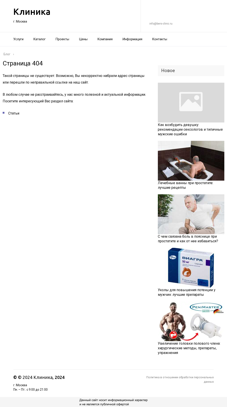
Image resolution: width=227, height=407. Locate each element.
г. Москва (20, 21)
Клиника (32, 12)
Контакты (159, 39)
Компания (105, 39)
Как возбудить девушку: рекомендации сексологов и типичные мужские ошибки (190, 129)
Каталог (39, 39)
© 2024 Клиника (35, 377)
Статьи (13, 113)
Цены (83, 39)
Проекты (62, 39)
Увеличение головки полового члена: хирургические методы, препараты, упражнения (189, 348)
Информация (132, 39)
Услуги (18, 39)
